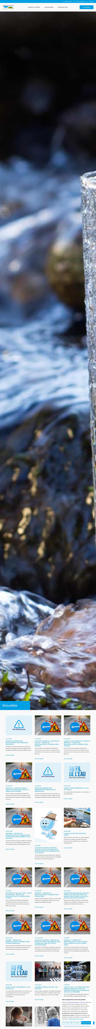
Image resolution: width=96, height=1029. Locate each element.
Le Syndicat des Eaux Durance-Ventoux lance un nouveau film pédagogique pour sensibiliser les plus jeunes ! (47, 850)
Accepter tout (86, 1023)
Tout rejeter (76, 1023)
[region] (76, 1011)
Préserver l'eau (63, 7)
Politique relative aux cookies (75, 1019)
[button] (19, 725)
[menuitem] (67, 1)
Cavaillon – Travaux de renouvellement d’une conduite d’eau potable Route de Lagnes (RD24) (75, 942)
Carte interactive (80, 1)
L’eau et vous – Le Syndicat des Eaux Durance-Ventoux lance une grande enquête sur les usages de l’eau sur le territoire (77, 989)
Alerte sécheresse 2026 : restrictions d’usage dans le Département (45, 789)
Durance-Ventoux (34, 7)
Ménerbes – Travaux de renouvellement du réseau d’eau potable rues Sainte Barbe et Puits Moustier (18, 836)
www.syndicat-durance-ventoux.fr (76, 1002)
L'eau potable (48, 7)
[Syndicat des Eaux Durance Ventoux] (8, 7)
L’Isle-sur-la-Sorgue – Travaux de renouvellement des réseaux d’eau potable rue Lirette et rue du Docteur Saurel (47, 942)
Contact (91, 1)
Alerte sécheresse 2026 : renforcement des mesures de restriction (17, 742)
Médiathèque (68, 1)
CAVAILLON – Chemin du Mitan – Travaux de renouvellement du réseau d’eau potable (17, 789)
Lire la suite (10, 755)
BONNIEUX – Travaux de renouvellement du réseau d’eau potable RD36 (47, 894)
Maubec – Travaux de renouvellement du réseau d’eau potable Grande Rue (18, 941)
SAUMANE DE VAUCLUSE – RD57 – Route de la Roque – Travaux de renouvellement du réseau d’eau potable (19, 895)
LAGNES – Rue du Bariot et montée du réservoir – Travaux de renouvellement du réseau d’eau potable (77, 743)
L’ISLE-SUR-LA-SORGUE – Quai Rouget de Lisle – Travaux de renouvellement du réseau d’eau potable (47, 743)
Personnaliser (66, 1023)
